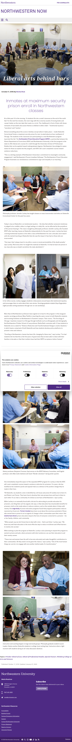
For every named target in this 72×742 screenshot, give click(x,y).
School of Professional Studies (33, 657)
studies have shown (10, 516)
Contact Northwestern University (10, 721)
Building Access (5, 713)
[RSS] (39, 739)
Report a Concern (6, 727)
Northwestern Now (24, 11)
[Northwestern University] (36, 674)
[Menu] (2, 20)
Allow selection (35, 387)
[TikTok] (33, 739)
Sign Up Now (41, 688)
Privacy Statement (6, 724)
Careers (3, 719)
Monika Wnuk (20, 92)
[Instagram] (27, 739)
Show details (62, 381)
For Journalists (63, 3)
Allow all (58, 387)
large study (15, 508)
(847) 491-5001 (8, 692)
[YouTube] (31, 739)
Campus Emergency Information (10, 716)
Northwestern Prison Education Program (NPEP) (34, 139)
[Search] (7, 20)
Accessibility (5, 710)
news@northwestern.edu (10, 697)
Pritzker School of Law (13, 657)
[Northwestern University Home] (8, 2)
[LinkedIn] (36, 739)
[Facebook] (22, 739)
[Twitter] (25, 739)
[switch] (27, 375)
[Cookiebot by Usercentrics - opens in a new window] (62, 353)
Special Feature (50, 657)
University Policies (6, 730)
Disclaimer (68, 739)
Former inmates (25, 511)
